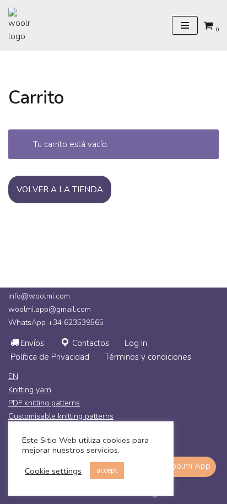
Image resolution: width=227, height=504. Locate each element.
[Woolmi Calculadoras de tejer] (19, 25)
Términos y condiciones (148, 356)
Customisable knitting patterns (61, 416)
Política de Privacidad (49, 356)
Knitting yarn (29, 389)
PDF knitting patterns (44, 403)
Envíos (32, 343)
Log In (136, 343)
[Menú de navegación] (185, 25)
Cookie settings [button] (53, 471)
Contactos (90, 343)
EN (13, 376)
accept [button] (106, 470)
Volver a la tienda (60, 189)
